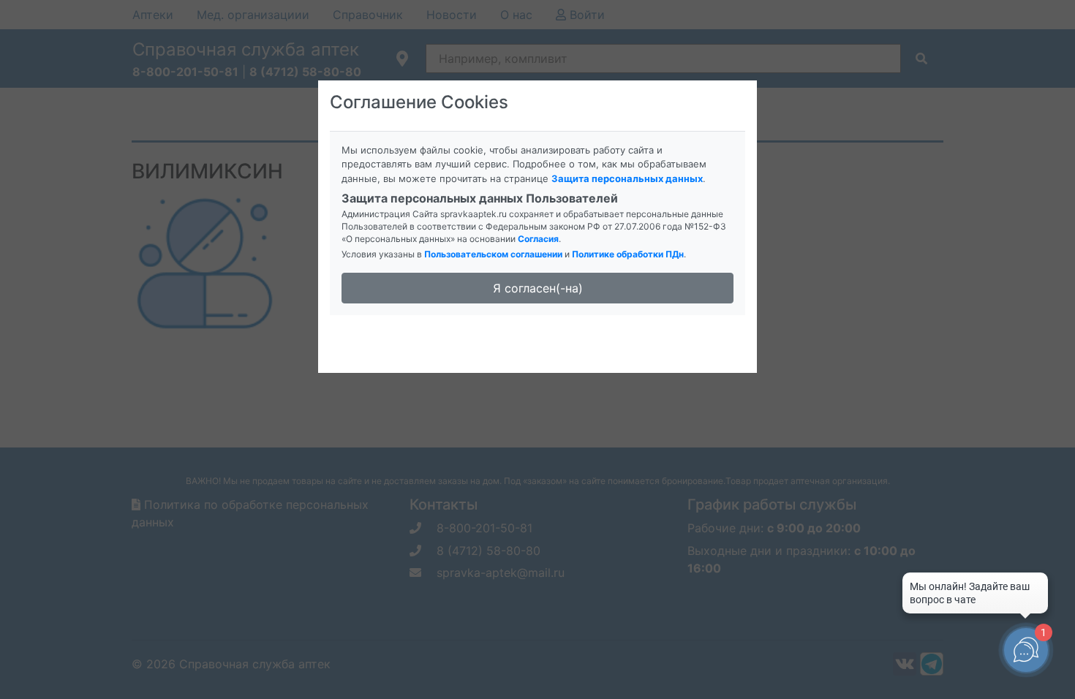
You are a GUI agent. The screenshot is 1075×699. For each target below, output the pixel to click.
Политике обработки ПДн (628, 254)
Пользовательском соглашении (493, 254)
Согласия (538, 238)
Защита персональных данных (627, 178)
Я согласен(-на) (538, 288)
